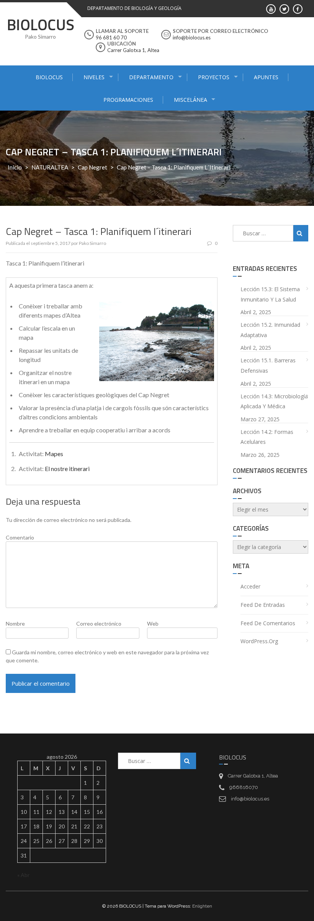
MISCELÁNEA (190, 99)
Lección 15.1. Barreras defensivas (268, 365)
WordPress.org (259, 641)
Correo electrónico (98, 623)
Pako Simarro (92, 243)
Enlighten (202, 906)
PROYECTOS (213, 77)
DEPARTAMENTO (151, 77)
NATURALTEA (49, 167)
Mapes (54, 453)
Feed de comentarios (267, 623)
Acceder (250, 586)
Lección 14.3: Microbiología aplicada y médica (274, 401)
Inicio (15, 167)
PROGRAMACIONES (128, 99)
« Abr (23, 875)
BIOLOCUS (40, 24)
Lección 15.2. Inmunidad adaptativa (270, 330)
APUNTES (266, 77)
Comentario (20, 537)
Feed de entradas (262, 604)
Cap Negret (92, 167)
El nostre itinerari (67, 468)
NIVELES (94, 77)
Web (153, 623)
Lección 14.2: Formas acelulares (266, 437)
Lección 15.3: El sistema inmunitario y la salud (270, 294)
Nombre (15, 623)
